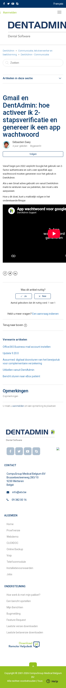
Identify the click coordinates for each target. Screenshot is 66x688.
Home (10, 524)
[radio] (23, 296)
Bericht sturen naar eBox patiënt (21, 376)
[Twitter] (19, 451)
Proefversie (13, 530)
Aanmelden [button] (10, 12)
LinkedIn (15, 273)
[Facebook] (10, 451)
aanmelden (18, 406)
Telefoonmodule (16, 561)
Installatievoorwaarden (20, 568)
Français (58, 3)
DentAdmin (8, 50)
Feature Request (16, 619)
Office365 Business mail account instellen (27, 346)
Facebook (5, 273)
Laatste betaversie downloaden (25, 632)
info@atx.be (19, 492)
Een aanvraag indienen (45, 313)
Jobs (9, 574)
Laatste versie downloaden (22, 626)
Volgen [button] (33, 154)
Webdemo (13, 536)
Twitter (10, 273)
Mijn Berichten (15, 607)
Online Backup (15, 549)
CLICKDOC (12, 542)
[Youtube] (28, 451)
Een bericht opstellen (19, 601)
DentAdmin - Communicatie (35, 54)
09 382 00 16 (19, 499)
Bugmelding (14, 613)
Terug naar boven (13, 325)
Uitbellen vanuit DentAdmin (18, 369)
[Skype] (36, 451)
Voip (9, 555)
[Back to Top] (33, 666)
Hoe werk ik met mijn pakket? (23, 594)
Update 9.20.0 (11, 353)
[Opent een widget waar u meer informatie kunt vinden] (52, 681)
